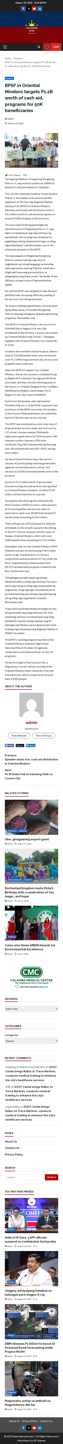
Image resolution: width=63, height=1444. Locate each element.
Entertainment (14, 880)
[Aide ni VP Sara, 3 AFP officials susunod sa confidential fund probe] (31, 1215)
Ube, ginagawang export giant (27, 839)
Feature (9, 78)
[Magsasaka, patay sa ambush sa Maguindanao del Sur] (31, 1378)
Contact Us (12, 1148)
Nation (11, 1229)
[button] (5, 47)
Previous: (31, 759)
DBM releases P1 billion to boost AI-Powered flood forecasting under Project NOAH (30, 1347)
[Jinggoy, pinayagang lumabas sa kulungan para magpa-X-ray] (31, 1268)
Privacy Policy (14, 1154)
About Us (11, 1141)
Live (56, 46)
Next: (28, 774)
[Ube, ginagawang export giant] (31, 817)
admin (11, 118)
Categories (11, 1034)
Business (12, 831)
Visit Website (18, 735)
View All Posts (44, 735)
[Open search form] (39, 47)
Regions (12, 1392)
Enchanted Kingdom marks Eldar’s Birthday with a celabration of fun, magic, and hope (29, 892)
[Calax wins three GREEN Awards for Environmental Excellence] (31, 923)
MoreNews (23, 1440)
